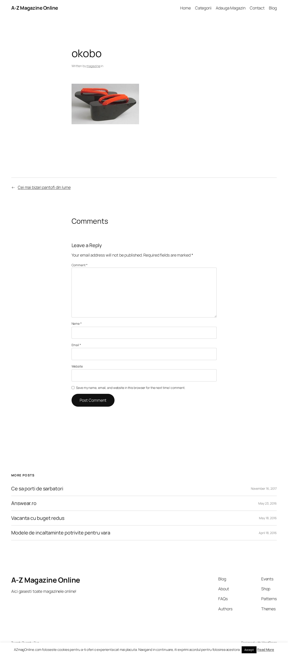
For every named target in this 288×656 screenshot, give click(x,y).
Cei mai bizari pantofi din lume (44, 187)
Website (77, 366)
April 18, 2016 (268, 533)
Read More (265, 649)
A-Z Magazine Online (34, 8)
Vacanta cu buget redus (37, 518)
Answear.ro (23, 503)
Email (76, 345)
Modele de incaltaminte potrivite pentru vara (60, 532)
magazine (93, 66)
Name (77, 323)
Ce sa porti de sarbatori (37, 488)
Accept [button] (249, 650)
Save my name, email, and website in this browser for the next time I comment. (130, 387)
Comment (80, 265)
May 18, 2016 (268, 518)
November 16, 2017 (264, 488)
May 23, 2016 (267, 503)
